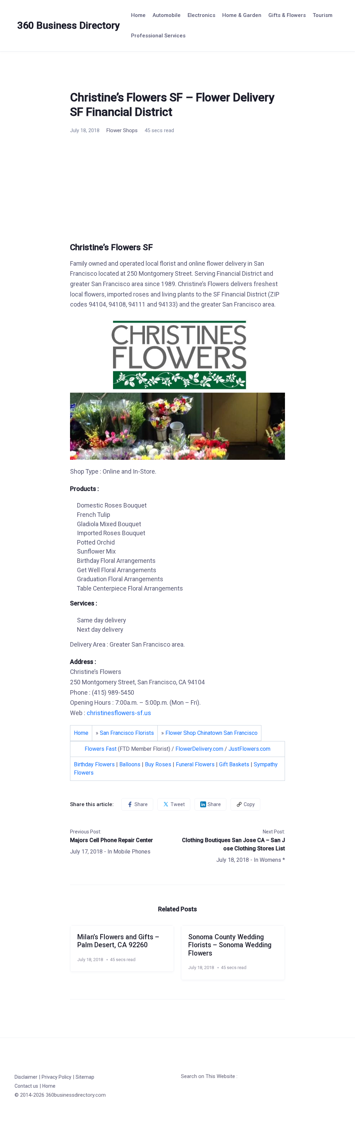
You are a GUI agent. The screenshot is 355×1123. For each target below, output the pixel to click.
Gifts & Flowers (287, 15)
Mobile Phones (131, 851)
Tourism (322, 15)
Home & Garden (241, 15)
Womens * (272, 860)
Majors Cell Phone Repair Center (111, 840)
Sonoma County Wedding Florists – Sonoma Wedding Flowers (229, 945)
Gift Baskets (234, 764)
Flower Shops (122, 130)
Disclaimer (26, 1077)
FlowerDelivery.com (199, 749)
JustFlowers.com (249, 749)
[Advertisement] (177, 191)
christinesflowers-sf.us (119, 713)
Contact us (26, 1086)
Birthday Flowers (94, 764)
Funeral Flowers (195, 764)
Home (138, 15)
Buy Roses (158, 764)
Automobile (167, 15)
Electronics (201, 15)
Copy (249, 804)
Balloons (129, 764)
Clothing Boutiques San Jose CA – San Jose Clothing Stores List (233, 844)
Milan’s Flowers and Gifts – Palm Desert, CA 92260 (118, 941)
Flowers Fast (100, 749)
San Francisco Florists (127, 733)
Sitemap (85, 1077)
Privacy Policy (56, 1077)
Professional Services (158, 36)
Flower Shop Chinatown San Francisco (211, 733)
